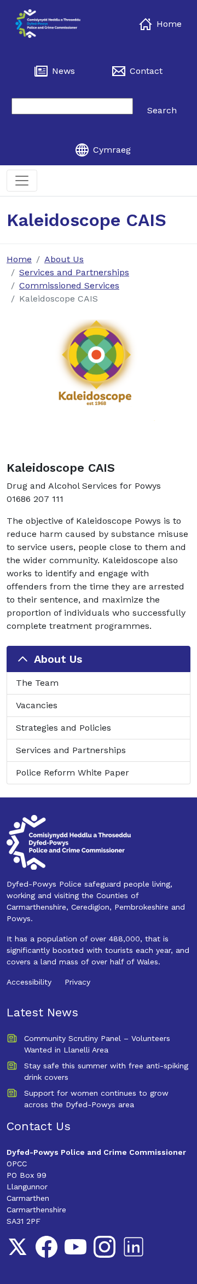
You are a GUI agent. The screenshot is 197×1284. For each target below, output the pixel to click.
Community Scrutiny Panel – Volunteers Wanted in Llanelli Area (97, 1044)
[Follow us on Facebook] (46, 1247)
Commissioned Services (69, 285)
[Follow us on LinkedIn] (133, 1247)
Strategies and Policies (63, 727)
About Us (64, 259)
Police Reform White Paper (72, 772)
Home (169, 24)
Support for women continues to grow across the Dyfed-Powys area (96, 1099)
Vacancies (36, 705)
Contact (146, 71)
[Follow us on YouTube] (75, 1247)
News (63, 71)
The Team (37, 683)
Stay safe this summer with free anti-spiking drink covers (106, 1071)
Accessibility (29, 982)
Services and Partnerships (74, 272)
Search (162, 110)
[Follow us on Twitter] (17, 1247)
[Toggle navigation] (22, 181)
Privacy (77, 982)
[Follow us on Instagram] (104, 1247)
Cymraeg (112, 149)
